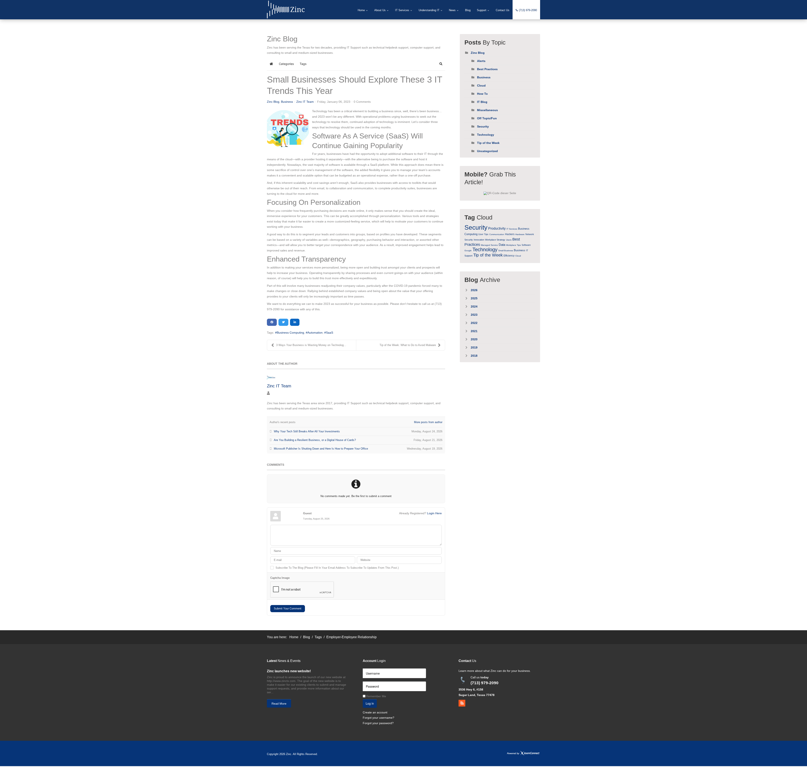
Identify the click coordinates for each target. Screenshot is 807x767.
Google (468, 250)
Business (287, 101)
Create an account (375, 712)
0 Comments (362, 101)
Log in (370, 703)
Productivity (497, 228)
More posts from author (428, 422)
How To (482, 93)
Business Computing (290, 332)
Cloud (481, 85)
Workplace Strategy (495, 239)
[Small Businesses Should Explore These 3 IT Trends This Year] (288, 129)
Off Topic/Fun (487, 118)
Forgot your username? (378, 717)
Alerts (481, 61)
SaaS (329, 332)
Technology (485, 134)
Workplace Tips (513, 245)
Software (526, 245)
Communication (496, 234)
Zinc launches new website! (289, 671)
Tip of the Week (488, 143)
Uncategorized (487, 151)
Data (502, 244)
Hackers (509, 234)
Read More (279, 703)
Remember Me (376, 696)
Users (509, 240)
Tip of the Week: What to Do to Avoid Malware (408, 345)
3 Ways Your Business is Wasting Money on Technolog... (311, 345)
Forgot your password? (378, 723)
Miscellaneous (487, 110)
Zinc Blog (273, 101)
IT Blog (482, 102)
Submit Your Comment (287, 608)
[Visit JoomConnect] (523, 753)
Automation (315, 332)
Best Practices (487, 69)
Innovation (479, 239)
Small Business (505, 250)
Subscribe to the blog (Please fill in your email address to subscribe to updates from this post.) (337, 567)
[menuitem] (363, 10)
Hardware (520, 234)
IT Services (511, 229)
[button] (441, 64)
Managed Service (489, 245)
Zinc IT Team (305, 101)
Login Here (434, 513)
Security (483, 126)
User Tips (483, 234)
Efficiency (509, 255)
